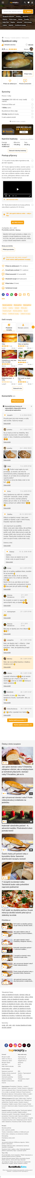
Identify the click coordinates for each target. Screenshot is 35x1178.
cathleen (20, 348)
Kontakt (20, 1080)
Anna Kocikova (12, 709)
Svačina (11, 308)
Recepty (7, 37)
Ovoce (3, 1108)
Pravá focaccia (26, 1092)
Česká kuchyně (7, 311)
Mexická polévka (6, 1128)
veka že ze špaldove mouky (11, 1018)
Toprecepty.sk (22, 1057)
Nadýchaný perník (22, 1120)
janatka (9, 429)
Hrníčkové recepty (20, 25)
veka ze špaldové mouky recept (18, 999)
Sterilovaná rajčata (26, 1110)
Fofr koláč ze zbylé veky (24, 379)
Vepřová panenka (18, 1096)
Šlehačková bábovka (7, 1094)
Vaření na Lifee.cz (7, 1058)
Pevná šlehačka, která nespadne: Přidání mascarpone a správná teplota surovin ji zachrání (17, 1155)
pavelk (3, 348)
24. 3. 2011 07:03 (25, 568)
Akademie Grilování (8, 16)
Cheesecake (16, 1114)
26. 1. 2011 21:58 (25, 640)
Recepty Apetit (6, 1062)
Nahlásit (20, 1077)
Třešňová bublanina (7, 1096)
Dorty (30, 1106)
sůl (7, 1025)
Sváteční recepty (25, 313)
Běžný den (24, 308)
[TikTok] (29, 1045)
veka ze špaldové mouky (10, 994)
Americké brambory (22, 1090)
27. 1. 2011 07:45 (25, 611)
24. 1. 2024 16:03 (25, 448)
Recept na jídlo (6, 1057)
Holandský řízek (6, 1118)
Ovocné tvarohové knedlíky (9, 1112)
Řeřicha (31, 1090)
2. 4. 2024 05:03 (25, 415)
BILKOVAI (10, 692)
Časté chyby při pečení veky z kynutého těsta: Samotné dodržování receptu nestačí (15, 856)
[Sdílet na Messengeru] (7, 294)
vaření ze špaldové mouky (22, 1008)
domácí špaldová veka (9, 1001)
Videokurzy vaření (7, 1060)
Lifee (19, 1066)
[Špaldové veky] (10, 454)
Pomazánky (13, 1086)
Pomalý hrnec (20, 1100)
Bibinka (26, 49)
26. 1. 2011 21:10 (26, 709)
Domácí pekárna (15, 37)
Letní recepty (28, 22)
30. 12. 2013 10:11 (25, 514)
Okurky (20, 19)
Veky (3, 344)
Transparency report (23, 1079)
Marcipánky (5, 1136)
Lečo (14, 1120)
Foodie (20, 1075)
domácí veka (22, 1001)
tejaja (9, 466)
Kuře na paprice (22, 1118)
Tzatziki (26, 1096)
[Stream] (24, 1045)
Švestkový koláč (16, 1121)
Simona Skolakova (10, 596)
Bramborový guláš (7, 1114)
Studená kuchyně (23, 1106)
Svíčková (18, 1092)
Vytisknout (20, 294)
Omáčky (18, 16)
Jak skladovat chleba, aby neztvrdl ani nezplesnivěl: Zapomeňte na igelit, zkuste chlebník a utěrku (16, 1162)
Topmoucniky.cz (22, 1058)
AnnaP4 (9, 415)
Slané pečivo (25, 37)
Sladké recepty (13, 1104)
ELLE (19, 1064)
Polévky (5, 19)
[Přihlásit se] (32, 2)
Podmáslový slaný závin (8, 1138)
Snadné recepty (23, 1102)
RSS (19, 1071)
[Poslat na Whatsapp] (11, 294)
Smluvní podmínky (7, 1079)
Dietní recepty (22, 1104)
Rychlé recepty (13, 1102)
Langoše (30, 1118)
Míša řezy (14, 1118)
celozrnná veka (7, 1008)
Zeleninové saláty (12, 1106)
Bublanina (8, 1121)
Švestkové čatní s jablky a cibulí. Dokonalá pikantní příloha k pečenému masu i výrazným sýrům (16, 1149)
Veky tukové (22, 360)
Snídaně (17, 308)
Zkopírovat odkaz (28, 294)
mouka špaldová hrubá (23, 1025)
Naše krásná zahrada (7, 1066)
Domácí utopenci (27, 1121)
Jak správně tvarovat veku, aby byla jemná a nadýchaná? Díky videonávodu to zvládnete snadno (23, 982)
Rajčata (11, 25)
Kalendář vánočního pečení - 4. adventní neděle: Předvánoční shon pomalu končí (17, 828)
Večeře (5, 308)
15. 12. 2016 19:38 (25, 551)
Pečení (4, 313)
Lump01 (4, 384)
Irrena (9, 568)
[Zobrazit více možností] (3, 298)
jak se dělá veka (27, 1018)
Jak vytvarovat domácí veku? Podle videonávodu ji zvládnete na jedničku (17, 800)
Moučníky (25, 16)
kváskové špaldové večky (10, 1013)
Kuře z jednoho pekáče (8, 1130)
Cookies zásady (6, 1075)
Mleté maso (22, 1098)
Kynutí (25, 311)
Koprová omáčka (23, 1116)
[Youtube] (20, 1045)
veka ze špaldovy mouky (22, 1011)
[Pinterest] (11, 1045)
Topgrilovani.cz (22, 1060)
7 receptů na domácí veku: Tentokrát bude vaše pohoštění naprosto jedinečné (15, 884)
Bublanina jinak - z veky (8, 379)
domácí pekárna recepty (21, 1006)
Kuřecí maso (12, 19)
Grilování (19, 22)
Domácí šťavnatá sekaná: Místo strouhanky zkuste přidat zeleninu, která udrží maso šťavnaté (16, 1159)
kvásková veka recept (23, 1015)
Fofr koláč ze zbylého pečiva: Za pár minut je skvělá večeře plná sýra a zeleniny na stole (17, 912)
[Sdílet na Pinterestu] (15, 294)
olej (13, 1025)
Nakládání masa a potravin (9, 1088)
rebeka (9, 673)
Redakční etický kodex (8, 1080)
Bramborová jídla (10, 1100)
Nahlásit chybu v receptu (18, 121)
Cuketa (5, 25)
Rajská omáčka (22, 1112)
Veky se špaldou (23, 344)
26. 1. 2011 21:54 (25, 659)
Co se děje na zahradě (9, 1092)
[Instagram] (15, 1045)
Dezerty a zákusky (27, 1088)
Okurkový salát (13, 1116)
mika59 (20, 384)
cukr (10, 1025)
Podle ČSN (6, 22)
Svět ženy (4, 1064)
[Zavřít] (31, 406)
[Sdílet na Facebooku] (3, 294)
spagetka (10, 640)
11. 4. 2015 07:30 (25, 466)
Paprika (13, 22)
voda (3, 1025)
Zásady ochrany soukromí (9, 1073)
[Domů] (3, 38)
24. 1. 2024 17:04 (25, 429)
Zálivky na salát (27, 1094)
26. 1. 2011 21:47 (25, 692)
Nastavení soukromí (7, 1071)
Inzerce (4, 1082)
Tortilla (19, 1088)
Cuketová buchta (7, 1120)
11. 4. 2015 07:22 (25, 491)
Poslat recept (24, 294)
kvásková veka (19, 997)
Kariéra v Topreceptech (24, 1073)
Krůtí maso (15, 1098)
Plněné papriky (16, 1110)
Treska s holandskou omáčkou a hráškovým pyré (15, 1132)
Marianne (20, 1062)
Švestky (26, 19)
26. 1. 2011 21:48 (25, 673)
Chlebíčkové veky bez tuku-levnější (9, 361)
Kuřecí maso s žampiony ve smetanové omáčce (15, 1134)
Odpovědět (7, 423)
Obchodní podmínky (7, 1077)
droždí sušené (6, 1027)
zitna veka (28, 1004)
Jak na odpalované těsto (9, 1090)
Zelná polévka (18, 1094)
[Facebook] (6, 1045)
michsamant (11, 612)
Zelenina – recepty (22, 1086)
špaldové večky (7, 1006)
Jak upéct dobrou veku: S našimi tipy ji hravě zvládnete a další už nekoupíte (23, 933)
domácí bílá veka (7, 1011)
